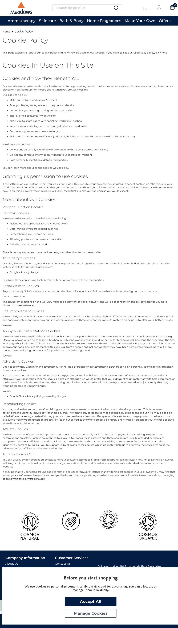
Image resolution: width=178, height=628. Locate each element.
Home (7, 31)
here (146, 459)
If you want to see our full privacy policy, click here (136, 52)
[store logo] (21, 9)
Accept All (90, 601)
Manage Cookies (90, 613)
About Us (11, 563)
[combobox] (87, 7)
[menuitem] (21, 20)
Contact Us (63, 563)
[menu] (89, 21)
